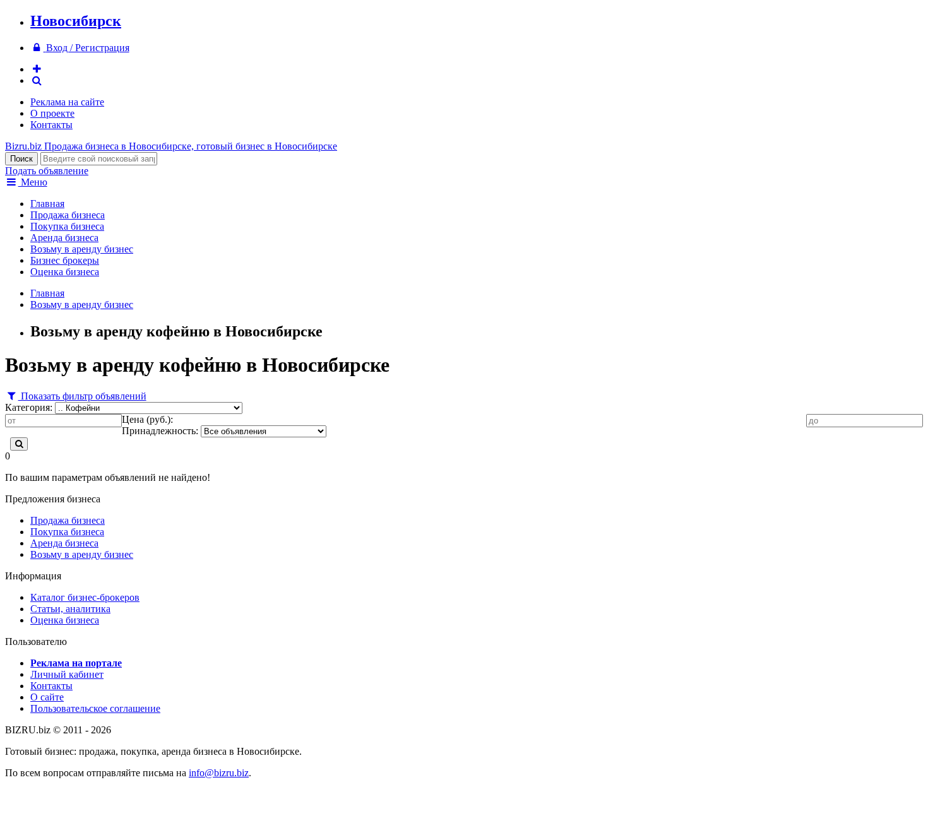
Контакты (51, 124)
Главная (47, 203)
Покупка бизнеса (67, 226)
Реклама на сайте (67, 102)
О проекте (52, 113)
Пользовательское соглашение (95, 708)
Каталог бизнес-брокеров (85, 597)
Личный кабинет (67, 674)
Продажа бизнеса (67, 215)
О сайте (47, 697)
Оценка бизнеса (64, 271)
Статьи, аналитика (70, 608)
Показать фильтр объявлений (82, 396)
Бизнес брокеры (64, 260)
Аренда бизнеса (64, 237)
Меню (32, 182)
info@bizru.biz (219, 772)
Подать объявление (46, 170)
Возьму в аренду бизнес (81, 249)
